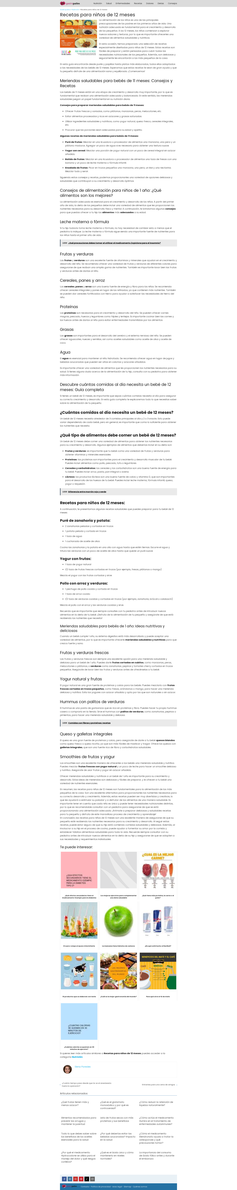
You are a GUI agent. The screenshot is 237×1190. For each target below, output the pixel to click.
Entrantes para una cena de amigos (158, 1084)
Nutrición (98, 3)
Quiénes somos (140, 1186)
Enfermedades (123, 3)
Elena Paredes (83, 1066)
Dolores (150, 3)
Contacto (85, 1186)
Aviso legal (117, 1186)
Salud (109, 3)
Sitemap (127, 1186)
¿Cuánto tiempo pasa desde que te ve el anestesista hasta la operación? (86, 1084)
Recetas (138, 3)
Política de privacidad (101, 1186)
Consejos (172, 3)
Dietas (161, 3)
